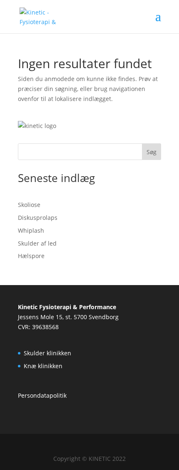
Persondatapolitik (42, 395)
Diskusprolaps (37, 217)
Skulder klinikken (47, 353)
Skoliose (29, 205)
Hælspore (31, 256)
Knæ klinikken (43, 366)
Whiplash (31, 230)
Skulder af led (37, 243)
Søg (152, 152)
